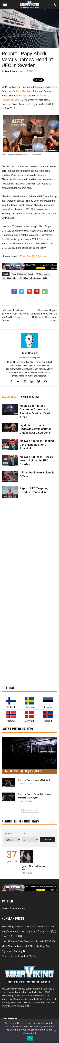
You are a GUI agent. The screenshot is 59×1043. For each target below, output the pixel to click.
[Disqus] (29, 553)
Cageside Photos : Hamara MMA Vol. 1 (34, 780)
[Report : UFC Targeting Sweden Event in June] (10, 492)
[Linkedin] (33, 381)
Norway (11, 720)
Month (8, 833)
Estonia (48, 707)
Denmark (29, 720)
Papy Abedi (22, 91)
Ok (30, 1038)
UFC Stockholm (10, 278)
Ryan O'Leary (11, 71)
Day (25, 833)
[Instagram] (26, 381)
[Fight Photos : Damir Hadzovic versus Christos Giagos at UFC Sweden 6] (10, 427)
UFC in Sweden (43, 274)
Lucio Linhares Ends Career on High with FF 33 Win (29, 941)
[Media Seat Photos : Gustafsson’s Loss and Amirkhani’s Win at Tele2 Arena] (10, 409)
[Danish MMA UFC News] (29, 714)
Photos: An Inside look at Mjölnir (19, 956)
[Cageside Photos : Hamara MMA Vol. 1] (8, 782)
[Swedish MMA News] (11, 700)
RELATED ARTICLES (10, 396)
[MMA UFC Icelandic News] (48, 714)
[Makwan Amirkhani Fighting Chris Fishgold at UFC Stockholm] (10, 444)
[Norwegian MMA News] (11, 714)
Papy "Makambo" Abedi (22, 274)
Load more (28, 810)
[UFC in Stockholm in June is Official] (10, 476)
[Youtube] (46, 381)
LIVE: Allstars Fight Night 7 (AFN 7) (23, 771)
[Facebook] (12, 381)
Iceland (48, 720)
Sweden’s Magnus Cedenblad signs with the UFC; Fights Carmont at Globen (43, 315)
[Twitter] (40, 381)
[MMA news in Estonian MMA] (48, 700)
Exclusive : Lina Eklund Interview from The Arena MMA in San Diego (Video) (15, 315)
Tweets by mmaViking (13, 908)
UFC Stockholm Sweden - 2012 (33, 278)
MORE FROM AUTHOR (30, 396)
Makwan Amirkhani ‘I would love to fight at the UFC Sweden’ (36, 460)
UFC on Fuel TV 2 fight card (32, 256)
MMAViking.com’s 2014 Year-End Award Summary (28, 926)
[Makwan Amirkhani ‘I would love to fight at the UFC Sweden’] (10, 460)
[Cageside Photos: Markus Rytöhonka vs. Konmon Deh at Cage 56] (8, 797)
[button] (54, 4)
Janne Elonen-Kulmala (34, 866)
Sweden (29, 707)
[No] (55, 1031)
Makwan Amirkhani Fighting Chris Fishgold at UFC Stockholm (37, 444)
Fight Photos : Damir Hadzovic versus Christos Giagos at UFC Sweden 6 (35, 428)
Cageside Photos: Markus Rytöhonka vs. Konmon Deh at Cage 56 (35, 795)
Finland (11, 707)
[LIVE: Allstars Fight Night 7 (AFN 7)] (29, 755)
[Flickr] (19, 381)
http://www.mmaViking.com (29, 358)
